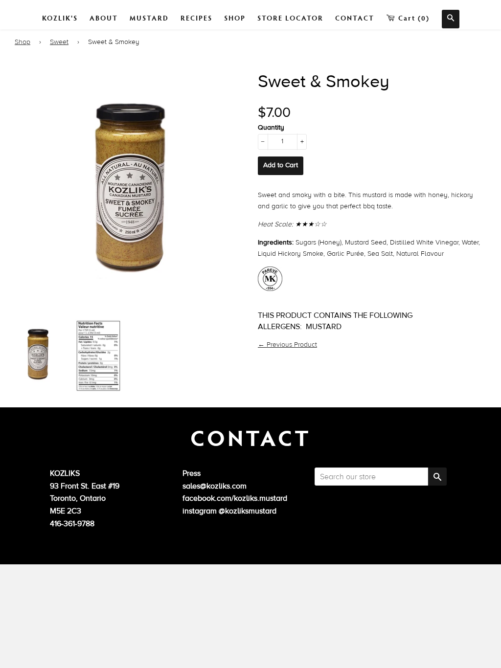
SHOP (235, 17)
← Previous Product (287, 344)
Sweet (59, 42)
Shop (22, 42)
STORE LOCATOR (290, 17)
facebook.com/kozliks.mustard (234, 498)
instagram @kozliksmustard (229, 511)
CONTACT (354, 17)
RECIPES (196, 17)
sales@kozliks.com (214, 486)
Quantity (271, 127)
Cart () (413, 17)
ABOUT (104, 17)
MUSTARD (149, 17)
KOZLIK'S (60, 17)
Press (191, 473)
